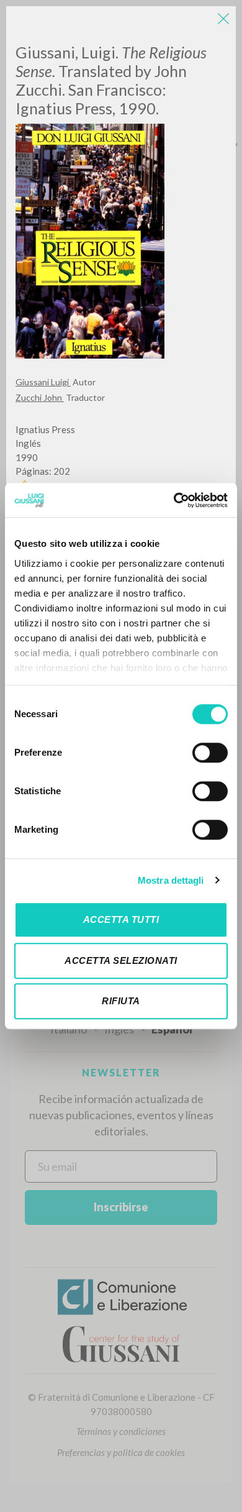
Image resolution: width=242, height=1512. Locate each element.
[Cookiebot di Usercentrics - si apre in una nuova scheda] (174, 500)
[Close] (223, 18)
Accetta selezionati (121, 960)
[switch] (210, 753)
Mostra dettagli (171, 880)
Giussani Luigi (43, 382)
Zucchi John (40, 397)
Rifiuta (121, 1001)
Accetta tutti (121, 919)
